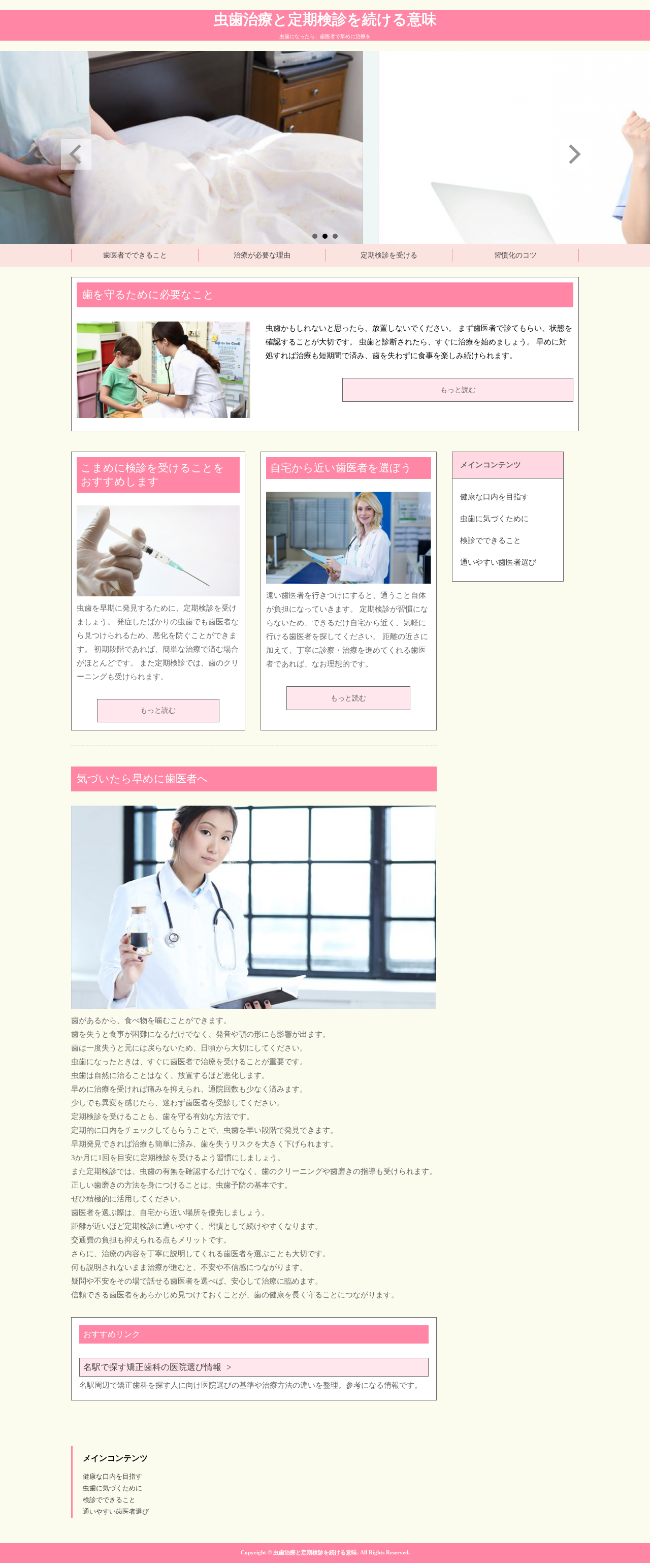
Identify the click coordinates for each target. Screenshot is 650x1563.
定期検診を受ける (389, 255)
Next (574, 154)
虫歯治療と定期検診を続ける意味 (325, 19)
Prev (76, 154)
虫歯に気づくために (494, 519)
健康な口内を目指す (494, 497)
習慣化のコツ (515, 255)
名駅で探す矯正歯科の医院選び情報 (152, 1367)
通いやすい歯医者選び (498, 562)
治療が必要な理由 (262, 255)
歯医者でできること (135, 255)
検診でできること (490, 540)
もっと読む (458, 390)
